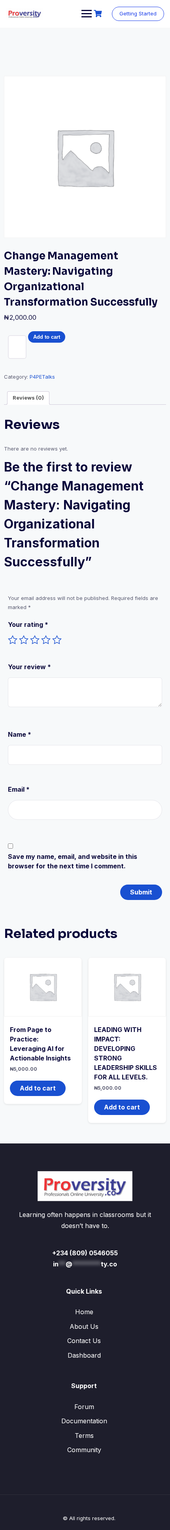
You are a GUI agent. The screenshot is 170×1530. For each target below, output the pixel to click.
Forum (84, 1407)
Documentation (84, 1421)
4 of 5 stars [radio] (46, 640)
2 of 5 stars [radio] (23, 640)
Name (19, 734)
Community (84, 1450)
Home (84, 1312)
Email (19, 789)
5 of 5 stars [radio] (57, 640)
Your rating (28, 624)
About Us (84, 1326)
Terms (84, 1435)
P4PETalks (42, 377)
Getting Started (138, 13)
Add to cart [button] (38, 1088)
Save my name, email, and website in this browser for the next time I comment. (72, 861)
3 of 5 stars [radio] (35, 640)
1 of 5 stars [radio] (12, 640)
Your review (29, 667)
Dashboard (84, 1355)
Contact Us (84, 1341)
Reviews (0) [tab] (28, 397)
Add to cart (46, 337)
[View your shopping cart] (99, 13)
